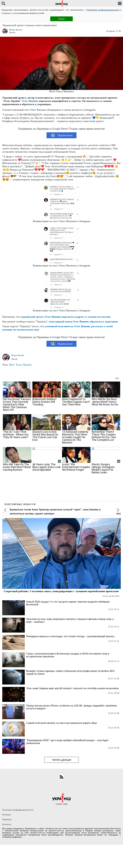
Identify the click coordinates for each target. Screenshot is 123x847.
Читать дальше (61, 759)
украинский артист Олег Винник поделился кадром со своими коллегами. (66, 316)
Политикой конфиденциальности (103, 10)
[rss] (61, 777)
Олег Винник (30, 100)
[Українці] (61, 3)
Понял (61, 19)
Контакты (6, 824)
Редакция (7, 819)
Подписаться (65, 135)
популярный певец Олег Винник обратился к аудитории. (83, 321)
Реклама (6, 814)
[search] (3, 3)
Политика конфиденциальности (17, 810)
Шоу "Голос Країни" (20, 364)
